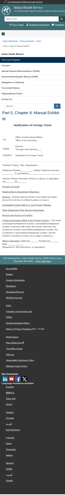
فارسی (9, 475)
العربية (9, 424)
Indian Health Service (28, 7)
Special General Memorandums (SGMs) (21, 71)
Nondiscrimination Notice (18, 323)
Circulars (6, 65)
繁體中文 (10, 393)
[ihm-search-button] (57, 106)
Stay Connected (10, 374)
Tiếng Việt (10, 399)
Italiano (9, 455)
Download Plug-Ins (15, 292)
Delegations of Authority (13, 82)
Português (11, 449)
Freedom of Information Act (19, 311)
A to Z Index (18, 25)
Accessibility (11, 269)
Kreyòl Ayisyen (13, 430)
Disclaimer (11, 286)
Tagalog (9, 412)
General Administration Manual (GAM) (20, 77)
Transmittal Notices (11, 88)
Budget (9, 274)
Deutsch (10, 463)
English (9, 480)
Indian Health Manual (12, 54)
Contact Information (15, 280)
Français (10, 438)
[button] (61, 19)
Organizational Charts (12, 93)
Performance (12, 337)
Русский (10, 418)
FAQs (8, 306)
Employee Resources (39, 25)
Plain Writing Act (13, 343)
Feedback (59, 25)
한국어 (9, 404)
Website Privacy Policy (16, 366)
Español (10, 387)
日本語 (9, 469)
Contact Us (7, 99)
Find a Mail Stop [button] (43, 261)
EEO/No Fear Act (14, 298)
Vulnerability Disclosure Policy (20, 360)
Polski (8, 443)
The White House (14, 349)
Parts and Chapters (11, 60)
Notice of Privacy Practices (18, 329)
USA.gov (10, 354)
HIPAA (9, 317)
